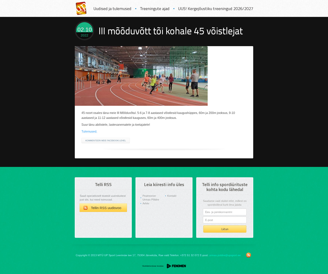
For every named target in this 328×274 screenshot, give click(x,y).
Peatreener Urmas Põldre (151, 197)
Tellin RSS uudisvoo (106, 208)
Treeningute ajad (155, 8)
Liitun (224, 229)
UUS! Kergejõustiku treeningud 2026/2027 (215, 8)
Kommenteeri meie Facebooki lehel (105, 140)
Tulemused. (89, 131)
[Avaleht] (81, 8)
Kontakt (171, 195)
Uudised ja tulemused (112, 8)
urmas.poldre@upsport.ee (225, 255)
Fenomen (176, 266)
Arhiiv (146, 203)
